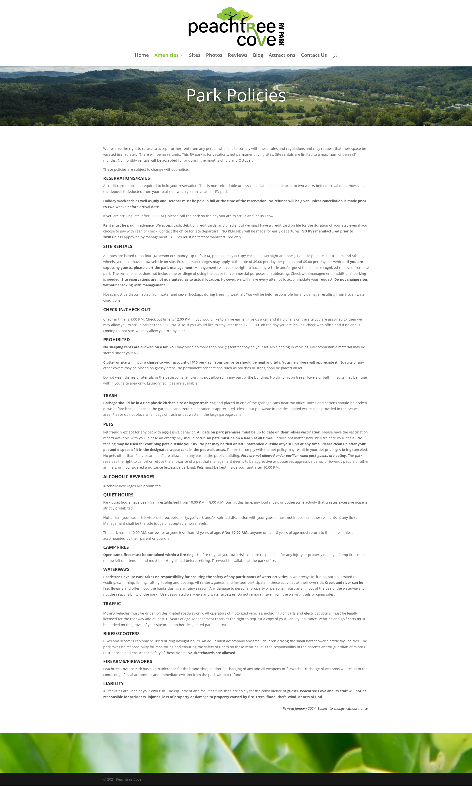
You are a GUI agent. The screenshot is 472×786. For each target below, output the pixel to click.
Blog (258, 55)
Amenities (166, 55)
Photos (214, 55)
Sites (195, 55)
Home (142, 55)
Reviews (238, 55)
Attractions (282, 55)
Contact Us (314, 55)
